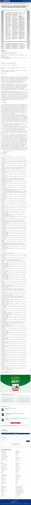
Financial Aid (17, 466)
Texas (16, 483)
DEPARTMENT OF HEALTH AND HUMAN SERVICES (10, 52)
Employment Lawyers (4, 456)
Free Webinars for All (5, 406)
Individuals (17, 451)
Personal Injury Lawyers (4, 459)
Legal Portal (7, 503)
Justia (16, 500)
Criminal (17, 453)
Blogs (16, 470)
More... (2, 461)
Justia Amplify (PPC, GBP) (19, 492)
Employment (3, 466)
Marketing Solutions (19, 486)
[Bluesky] (17, 502)
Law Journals (17, 469)
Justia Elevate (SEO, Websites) (20, 491)
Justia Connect (3, 503)
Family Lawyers (3, 458)
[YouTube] (12, 502)
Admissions (17, 465)
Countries (2, 495)
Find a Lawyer (3, 437)
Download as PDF (27, 8)
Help (13, 503)
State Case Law (18, 478)
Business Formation (4, 464)
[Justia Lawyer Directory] (19, 502)
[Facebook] (13, 502)
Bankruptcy (17, 452)
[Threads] (16, 502)
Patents (2, 492)
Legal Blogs (2, 489)
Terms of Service (17, 503)
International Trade (4, 469)
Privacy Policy (22, 503)
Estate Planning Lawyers (4, 457)
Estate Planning (18, 457)
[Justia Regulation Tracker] (6, 1)
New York (17, 482)
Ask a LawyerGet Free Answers (4, 430)
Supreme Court (3, 479)
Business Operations (4, 465)
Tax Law (2, 471)
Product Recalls (3, 491)
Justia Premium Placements (19, 490)
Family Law (17, 458)
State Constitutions (18, 476)
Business (2, 463)
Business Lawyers (3, 453)
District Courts (3, 482)
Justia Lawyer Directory (19, 489)
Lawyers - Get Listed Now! (15, 443)
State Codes (17, 477)
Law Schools (18, 463)
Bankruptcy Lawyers (4, 452)
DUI (16, 456)
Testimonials (17, 495)
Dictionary (17, 464)
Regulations (3, 478)
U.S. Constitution (3, 476)
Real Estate (2, 470)
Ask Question (15, 433)
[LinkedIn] (11, 502)
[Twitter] (18, 502)
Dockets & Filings (3, 483)
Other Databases (4, 486)
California (17, 479)
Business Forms (3, 490)
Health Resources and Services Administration (9, 53)
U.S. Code (2, 477)
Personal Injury (18, 459)
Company (11, 503)
